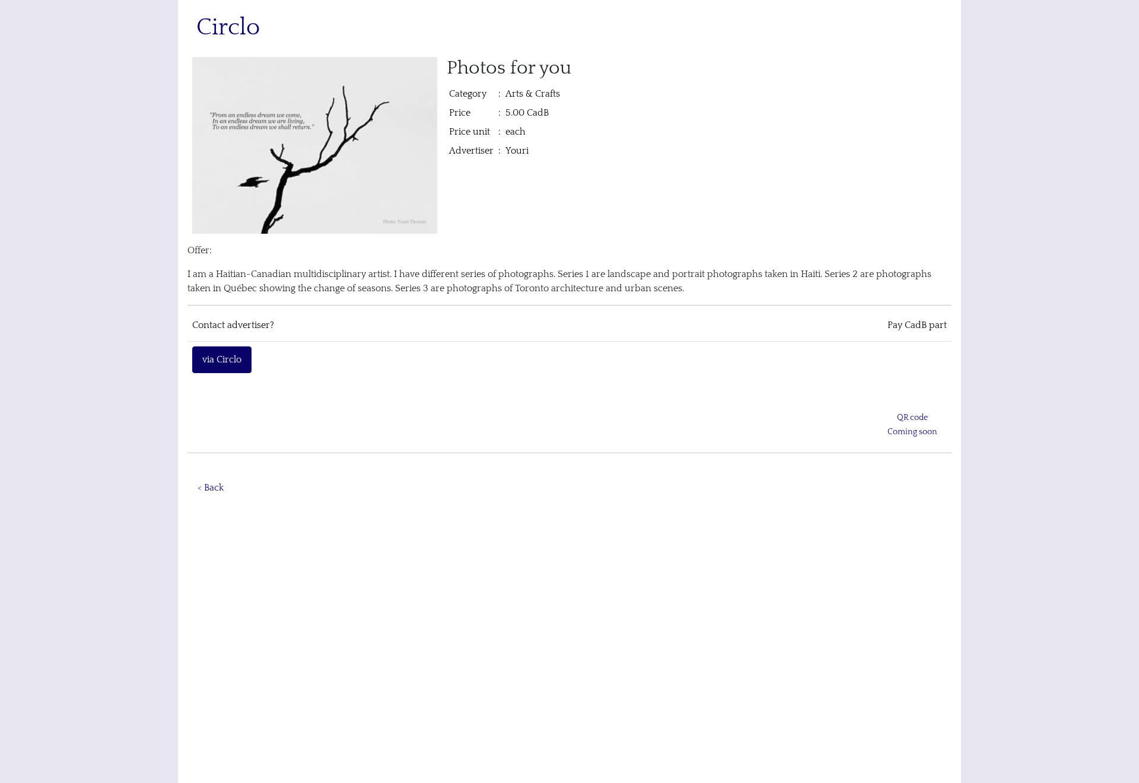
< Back (211, 487)
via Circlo (221, 359)
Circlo (228, 27)
